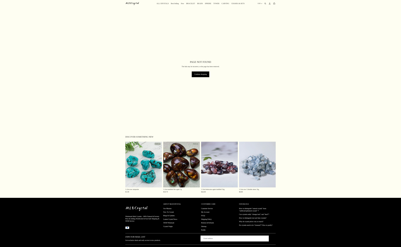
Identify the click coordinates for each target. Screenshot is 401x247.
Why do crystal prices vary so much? (251, 221)
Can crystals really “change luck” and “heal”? (254, 214)
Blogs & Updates (169, 215)
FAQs (203, 215)
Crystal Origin (168, 226)
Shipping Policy (206, 219)
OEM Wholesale (168, 223)
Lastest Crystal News (170, 219)
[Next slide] (159, 164)
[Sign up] (273, 238)
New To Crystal (168, 212)
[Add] (234, 184)
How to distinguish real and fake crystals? (252, 218)
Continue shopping (200, 74)
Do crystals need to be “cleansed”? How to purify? (255, 225)
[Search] (265, 3)
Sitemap (203, 226)
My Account (205, 212)
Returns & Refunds (207, 223)
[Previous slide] (128, 164)
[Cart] (274, 3)
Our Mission (167, 208)
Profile (203, 230)
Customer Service (207, 208)
